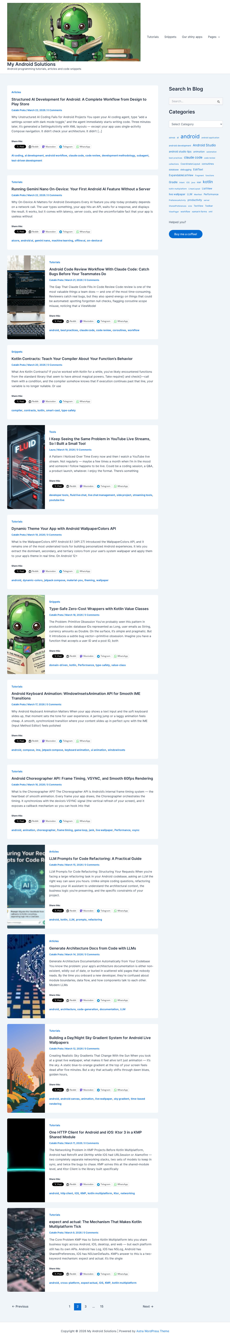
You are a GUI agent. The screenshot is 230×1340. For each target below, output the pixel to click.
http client (67, 1193)
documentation (109, 1009)
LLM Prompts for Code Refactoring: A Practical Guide (95, 858)
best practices (69, 330)
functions (210, 175)
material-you (75, 580)
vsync (135, 830)
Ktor (116, 1193)
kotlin (41, 410)
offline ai (80, 240)
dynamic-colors (33, 580)
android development (180, 145)
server (207, 200)
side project (124, 494)
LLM (71, 919)
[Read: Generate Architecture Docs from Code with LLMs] (26, 976)
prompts (81, 919)
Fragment (199, 175)
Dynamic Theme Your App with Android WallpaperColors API (64, 528)
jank (91, 830)
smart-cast (53, 410)
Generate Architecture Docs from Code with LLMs (92, 948)
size (190, 206)
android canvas (70, 1098)
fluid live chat (78, 494)
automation (211, 152)
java (193, 182)
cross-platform (70, 1282)
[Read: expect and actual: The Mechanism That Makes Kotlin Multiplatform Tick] (26, 1249)
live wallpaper (104, 830)
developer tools (58, 494)
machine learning (62, 240)
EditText (198, 169)
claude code (76, 155)
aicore (15, 240)
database (174, 169)
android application (210, 137)
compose (28, 749)
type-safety (68, 410)
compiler (17, 410)
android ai (27, 240)
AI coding (17, 155)
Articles (16, 92)
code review (92, 155)
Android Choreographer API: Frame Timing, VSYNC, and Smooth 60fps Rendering (82, 778)
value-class (118, 665)
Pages (212, 37)
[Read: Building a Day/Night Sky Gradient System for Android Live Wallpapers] (26, 1068)
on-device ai (94, 240)
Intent (182, 182)
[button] (218, 37)
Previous (20, 1306)
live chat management (101, 494)
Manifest (198, 194)
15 (102, 1306)
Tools (52, 431)
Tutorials (153, 37)
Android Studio (204, 145)
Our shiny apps (192, 37)
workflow (133, 330)
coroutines (119, 330)
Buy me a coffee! (185, 234)
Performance (86, 665)
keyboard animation (77, 749)
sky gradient (121, 1098)
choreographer (46, 830)
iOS (77, 1193)
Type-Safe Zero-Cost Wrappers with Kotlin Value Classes (99, 609)
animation (29, 830)
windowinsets (116, 749)
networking (128, 1193)
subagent (142, 155)
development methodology (118, 155)
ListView (207, 188)
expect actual (89, 1282)
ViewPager (174, 212)
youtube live (56, 499)
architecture (68, 1009)
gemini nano (42, 240)
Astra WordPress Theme (152, 1331)
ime (38, 749)
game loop (80, 830)
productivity (195, 199)
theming (89, 580)
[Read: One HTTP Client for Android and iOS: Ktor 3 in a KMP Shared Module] (26, 1160)
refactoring (95, 919)
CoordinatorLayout (190, 164)
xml (210, 211)
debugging (185, 169)
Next (148, 1306)
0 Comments (54, 110)
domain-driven (58, 665)
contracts (30, 410)
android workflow (56, 155)
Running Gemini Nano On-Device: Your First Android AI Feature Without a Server (81, 189)
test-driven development (27, 160)
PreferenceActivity (177, 200)
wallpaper (102, 580)
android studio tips (180, 151)
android (54, 330)
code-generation (87, 1009)
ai (178, 137)
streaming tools (142, 494)
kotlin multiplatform (100, 1193)
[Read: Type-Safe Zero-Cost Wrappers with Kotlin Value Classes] (26, 634)
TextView (198, 205)
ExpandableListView (181, 175)
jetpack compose (54, 580)
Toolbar (209, 205)
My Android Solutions (31, 64)
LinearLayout (194, 189)
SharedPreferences (177, 206)
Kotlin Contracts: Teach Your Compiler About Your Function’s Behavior (72, 359)
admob (172, 137)
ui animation (98, 749)
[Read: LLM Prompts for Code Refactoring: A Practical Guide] (26, 886)
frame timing (65, 830)
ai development (34, 155)
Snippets (170, 37)
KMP (83, 1193)
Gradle (173, 182)
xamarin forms (199, 211)
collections (174, 164)
